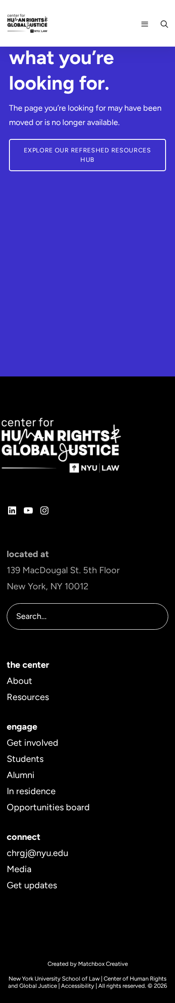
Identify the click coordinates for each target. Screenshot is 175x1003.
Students (25, 758)
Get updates (32, 885)
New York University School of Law (54, 978)
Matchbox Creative (103, 963)
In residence (31, 791)
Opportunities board (48, 807)
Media (19, 869)
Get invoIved (32, 742)
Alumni (21, 775)
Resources (28, 697)
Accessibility (77, 985)
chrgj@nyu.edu (37, 852)
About (19, 680)
